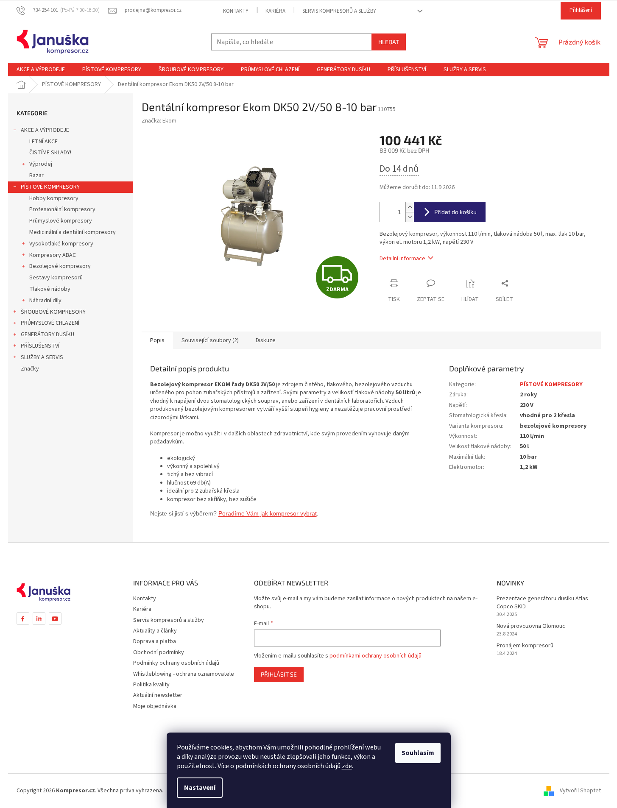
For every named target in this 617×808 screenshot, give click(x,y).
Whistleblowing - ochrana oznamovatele (183, 674)
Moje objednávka (154, 706)
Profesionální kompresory (62, 209)
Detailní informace (402, 258)
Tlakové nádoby (49, 289)
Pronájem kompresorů (525, 646)
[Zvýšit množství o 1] (409, 207)
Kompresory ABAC (52, 255)
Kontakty (235, 11)
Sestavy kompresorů (56, 277)
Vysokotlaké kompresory (61, 244)
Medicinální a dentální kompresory (72, 232)
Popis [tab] (157, 340)
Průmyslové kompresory (60, 221)
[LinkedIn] (39, 618)
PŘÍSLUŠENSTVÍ (40, 346)
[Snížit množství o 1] (409, 217)
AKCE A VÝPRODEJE (45, 130)
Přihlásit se (279, 674)
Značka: (159, 121)
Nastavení (199, 787)
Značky (30, 369)
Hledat (388, 41)
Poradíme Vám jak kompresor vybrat (267, 513)
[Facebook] (23, 618)
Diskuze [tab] (266, 340)
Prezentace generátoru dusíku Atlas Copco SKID (542, 603)
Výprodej (40, 164)
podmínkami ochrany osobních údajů (375, 656)
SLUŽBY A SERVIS (42, 357)
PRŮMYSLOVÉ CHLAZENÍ (50, 323)
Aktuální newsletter (157, 695)
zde (347, 766)
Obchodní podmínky (158, 652)
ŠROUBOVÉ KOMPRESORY (53, 312)
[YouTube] (55, 618)
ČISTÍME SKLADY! (50, 152)
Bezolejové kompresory (60, 266)
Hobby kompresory (53, 198)
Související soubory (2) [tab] (210, 340)
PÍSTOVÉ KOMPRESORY (50, 187)
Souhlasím (418, 753)
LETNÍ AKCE (43, 141)
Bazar (36, 175)
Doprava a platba (154, 641)
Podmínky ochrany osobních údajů (176, 663)
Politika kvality (151, 684)
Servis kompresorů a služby (339, 11)
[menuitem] (40, 69)
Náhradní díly (45, 300)
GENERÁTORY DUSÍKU (47, 334)
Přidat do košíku (455, 211)
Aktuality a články (155, 631)
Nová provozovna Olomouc (531, 626)
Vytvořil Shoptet (580, 790)
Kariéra (275, 11)
